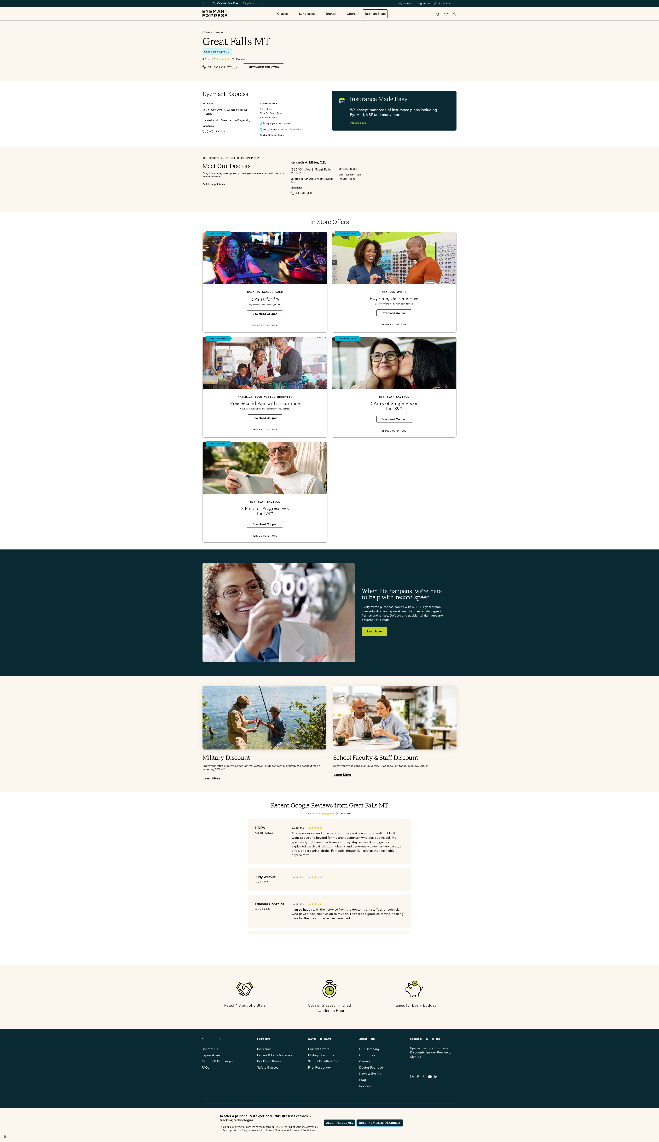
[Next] (263, 3)
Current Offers (318, 1049)
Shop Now (248, 3)
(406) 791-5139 (303, 193)
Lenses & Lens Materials (274, 1055)
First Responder (319, 1067)
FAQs (205, 1067)
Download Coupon (265, 313)
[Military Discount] (264, 718)
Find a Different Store (272, 135)
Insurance (264, 1049)
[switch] (203, 32)
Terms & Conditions (265, 325)
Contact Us (210, 1049)
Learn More (374, 631)
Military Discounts (321, 1055)
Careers (365, 1061)
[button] (445, 3)
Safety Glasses (267, 1067)
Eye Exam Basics (269, 1061)
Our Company (369, 1049)
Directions (208, 126)
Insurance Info (358, 122)
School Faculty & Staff (324, 1061)
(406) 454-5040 (216, 67)
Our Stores (367, 1055)
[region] (233, 3)
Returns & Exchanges (217, 1061)
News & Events (370, 1073)
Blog (362, 1080)
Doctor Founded (371, 1067)
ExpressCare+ (212, 1055)
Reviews (365, 1086)
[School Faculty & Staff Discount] (394, 718)
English (422, 3)
